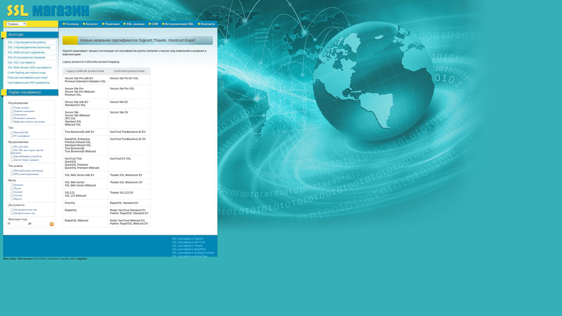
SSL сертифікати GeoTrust (188, 242)
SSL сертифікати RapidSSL (189, 249)
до (29, 223)
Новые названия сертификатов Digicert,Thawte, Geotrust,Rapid (137, 40)
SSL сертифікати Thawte (187, 245)
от (9, 223)
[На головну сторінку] (50, 10)
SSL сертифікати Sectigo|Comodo (193, 252)
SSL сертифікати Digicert (187, 238)
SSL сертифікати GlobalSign (189, 256)
